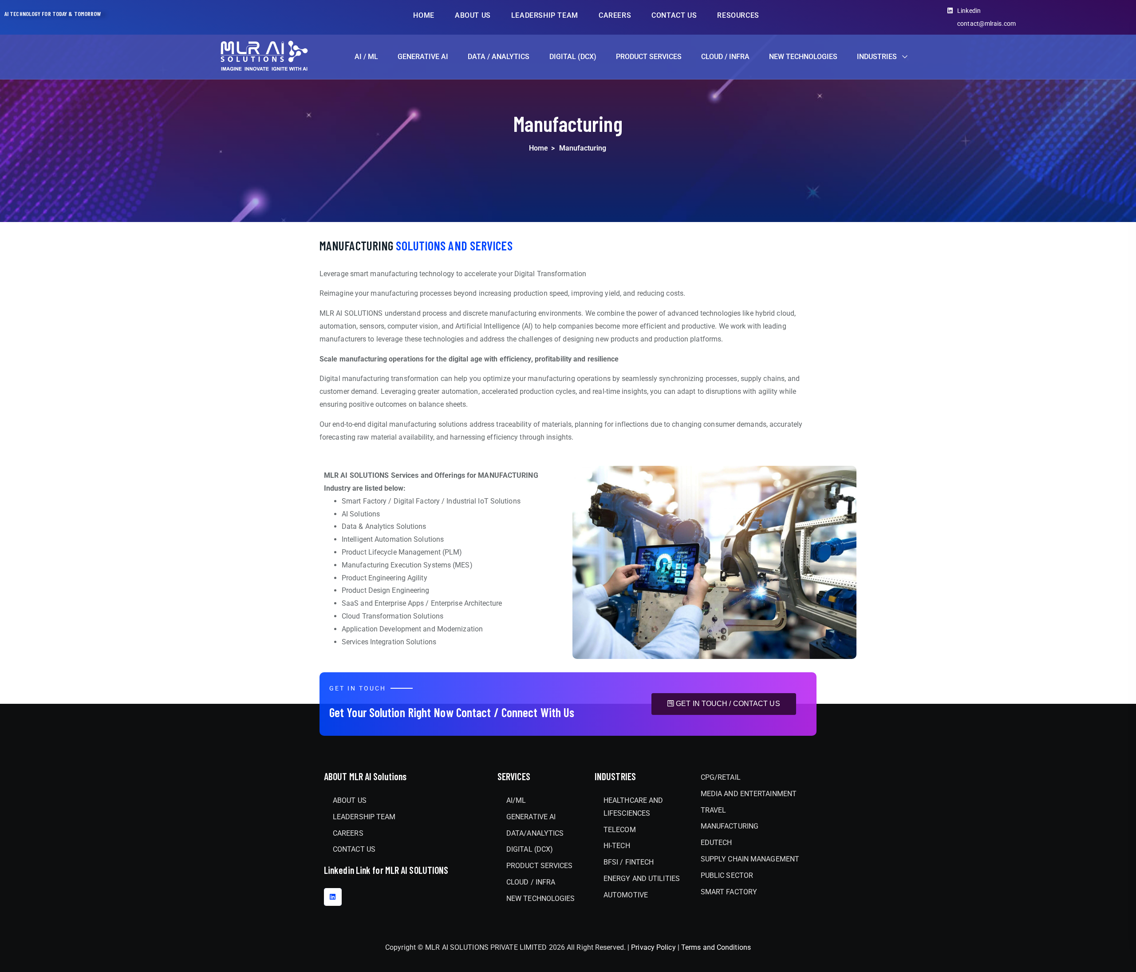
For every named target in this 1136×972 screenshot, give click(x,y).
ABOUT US (473, 15)
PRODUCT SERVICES (649, 56)
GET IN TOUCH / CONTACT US (728, 703)
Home (538, 148)
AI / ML (366, 56)
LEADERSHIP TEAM (544, 15)
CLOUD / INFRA (725, 56)
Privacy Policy (654, 947)
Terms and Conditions (716, 947)
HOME (423, 15)
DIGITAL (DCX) (572, 56)
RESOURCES (738, 15)
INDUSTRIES (877, 56)
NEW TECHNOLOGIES (803, 56)
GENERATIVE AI (423, 56)
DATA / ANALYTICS (498, 56)
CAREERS (615, 15)
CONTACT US (674, 15)
